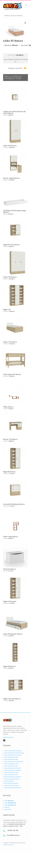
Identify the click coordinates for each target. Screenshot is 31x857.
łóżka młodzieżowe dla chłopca (12, 755)
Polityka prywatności (8, 844)
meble (9, 800)
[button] (25, 22)
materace (6, 807)
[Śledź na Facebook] (4, 740)
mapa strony (7, 809)
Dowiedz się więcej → (9, 737)
